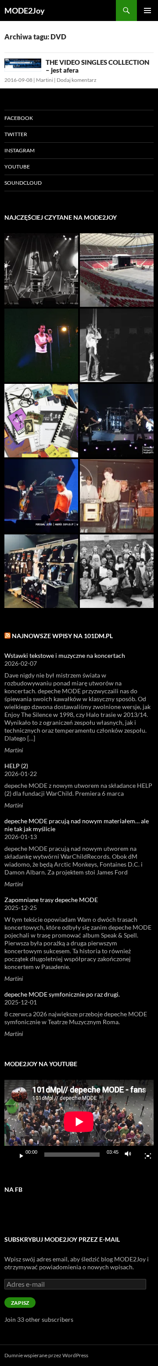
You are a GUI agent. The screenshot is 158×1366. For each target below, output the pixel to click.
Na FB (13, 1189)
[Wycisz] (130, 1154)
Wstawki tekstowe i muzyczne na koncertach (64, 655)
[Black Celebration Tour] (41, 270)
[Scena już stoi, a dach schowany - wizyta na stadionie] (117, 270)
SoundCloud (23, 182)
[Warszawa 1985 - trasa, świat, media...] (117, 571)
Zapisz (20, 1302)
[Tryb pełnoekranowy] (144, 1154)
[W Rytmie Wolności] (117, 345)
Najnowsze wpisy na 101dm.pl (62, 635)
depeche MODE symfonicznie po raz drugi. (62, 994)
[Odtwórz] (18, 1154)
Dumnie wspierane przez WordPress (46, 1355)
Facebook (18, 118)
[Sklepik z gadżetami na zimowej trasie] (41, 571)
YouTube (17, 166)
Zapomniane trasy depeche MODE (51, 899)
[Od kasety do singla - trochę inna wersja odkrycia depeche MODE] (117, 496)
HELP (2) (16, 765)
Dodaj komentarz (77, 80)
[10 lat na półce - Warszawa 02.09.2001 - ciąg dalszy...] (41, 345)
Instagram (19, 150)
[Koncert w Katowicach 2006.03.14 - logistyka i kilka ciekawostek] (117, 420)
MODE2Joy (24, 10)
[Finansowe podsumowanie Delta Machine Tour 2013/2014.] (41, 496)
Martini (44, 80)
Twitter (15, 134)
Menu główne (147, 10)
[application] (79, 1121)
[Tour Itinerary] (41, 420)
